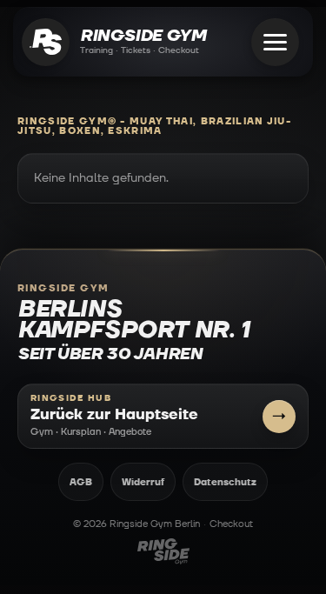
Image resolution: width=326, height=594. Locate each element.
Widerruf (143, 482)
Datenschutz (225, 482)
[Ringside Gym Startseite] (46, 42)
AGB (81, 482)
